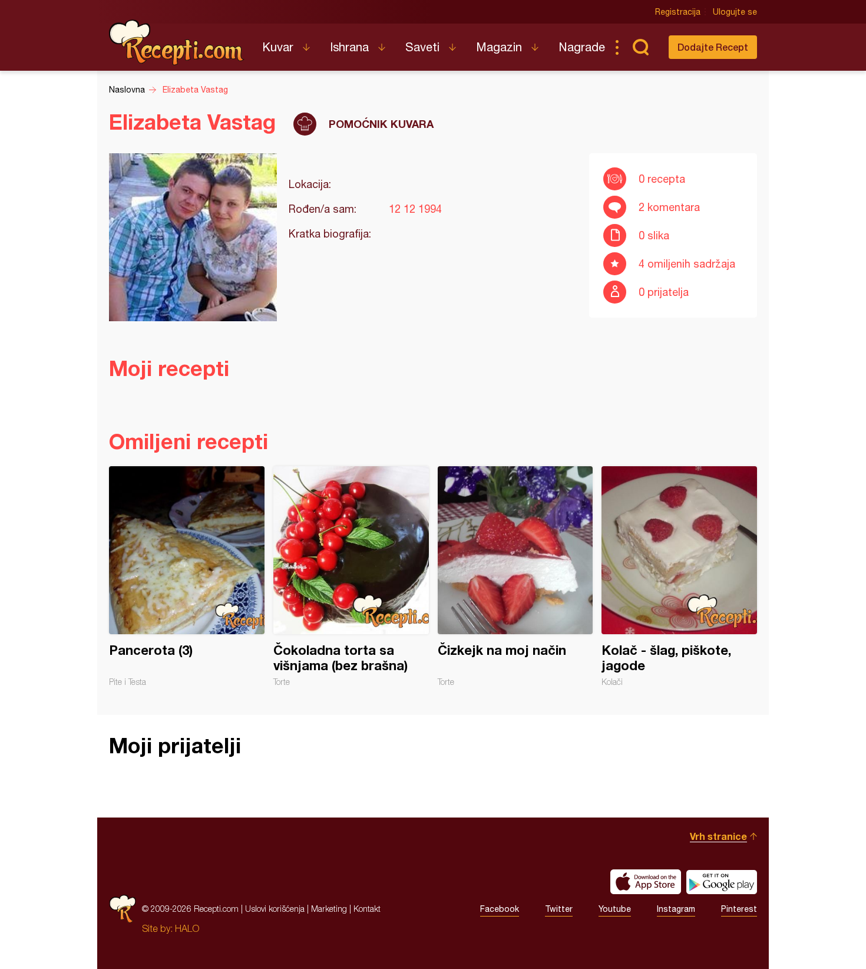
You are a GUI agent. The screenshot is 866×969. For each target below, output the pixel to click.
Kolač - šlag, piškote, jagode (679, 576)
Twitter (559, 909)
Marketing (329, 909)
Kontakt (367, 909)
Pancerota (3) (187, 576)
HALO (187, 928)
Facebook (499, 909)
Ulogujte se (735, 12)
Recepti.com (176, 42)
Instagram (676, 909)
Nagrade (581, 47)
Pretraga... (640, 47)
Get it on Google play (721, 881)
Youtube (615, 909)
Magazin (499, 47)
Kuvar (277, 47)
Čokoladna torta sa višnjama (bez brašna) (351, 576)
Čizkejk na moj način (515, 576)
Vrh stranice (718, 836)
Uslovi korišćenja (275, 909)
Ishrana (349, 47)
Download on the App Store (645, 881)
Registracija (677, 12)
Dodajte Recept (712, 46)
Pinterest (739, 909)
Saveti (422, 47)
